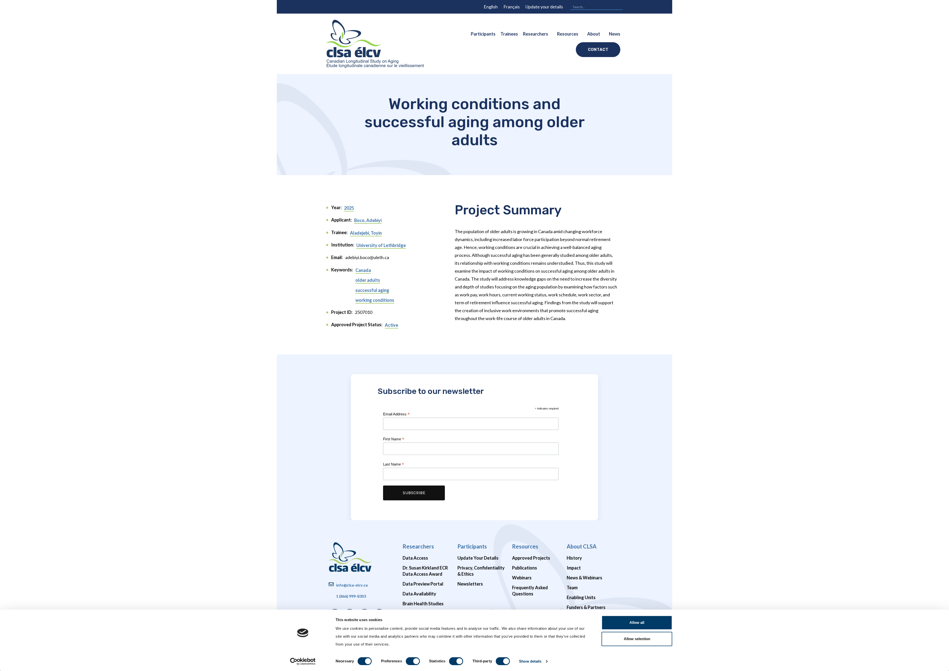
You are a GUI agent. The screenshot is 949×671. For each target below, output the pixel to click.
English (491, 6)
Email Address (396, 414)
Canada (363, 270)
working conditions (374, 300)
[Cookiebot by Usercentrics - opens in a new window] (302, 661)
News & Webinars (584, 577)
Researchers (535, 34)
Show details (530, 661)
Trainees (509, 34)
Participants (483, 34)
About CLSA (582, 546)
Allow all (636, 622)
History (574, 558)
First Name (393, 439)
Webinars (522, 577)
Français (511, 6)
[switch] (413, 661)
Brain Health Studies (423, 603)
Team (572, 587)
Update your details (544, 6)
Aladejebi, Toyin (366, 233)
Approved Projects (531, 558)
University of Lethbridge (381, 245)
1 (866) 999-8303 (351, 596)
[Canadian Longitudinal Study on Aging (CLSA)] (375, 44)
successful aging (372, 290)
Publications (524, 567)
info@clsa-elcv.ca (352, 585)
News (614, 34)
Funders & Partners (586, 607)
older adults (367, 280)
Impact (574, 567)
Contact (598, 49)
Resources (567, 34)
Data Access (415, 558)
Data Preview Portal (423, 584)
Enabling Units (581, 597)
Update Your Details (477, 558)
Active (391, 325)
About (593, 34)
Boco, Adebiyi (368, 220)
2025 (349, 208)
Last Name (393, 464)
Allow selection (637, 639)
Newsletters (470, 584)
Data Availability (419, 593)
